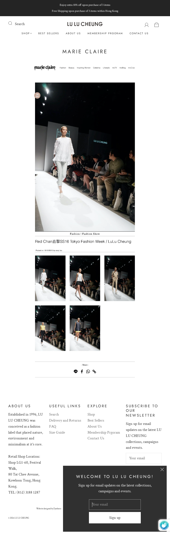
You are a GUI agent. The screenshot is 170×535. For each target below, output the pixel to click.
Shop (26, 33)
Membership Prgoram (105, 33)
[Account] (147, 24)
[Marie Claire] (85, 69)
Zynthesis (57, 508)
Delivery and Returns (65, 420)
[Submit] (12, 23)
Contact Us (139, 33)
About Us (73, 33)
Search (20, 24)
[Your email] (144, 458)
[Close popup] (162, 470)
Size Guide (57, 432)
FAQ (52, 426)
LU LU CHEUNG (22, 518)
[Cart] (157, 24)
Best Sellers (48, 33)
